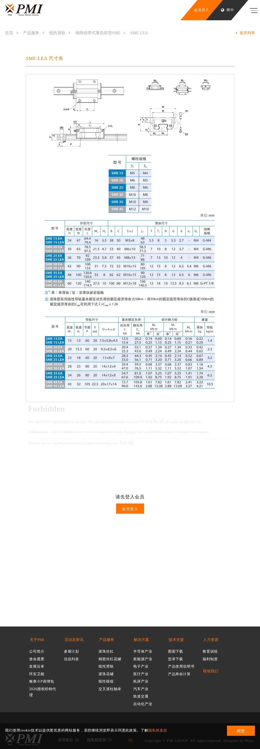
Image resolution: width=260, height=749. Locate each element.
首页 (9, 33)
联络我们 (210, 671)
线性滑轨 (57, 33)
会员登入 (130, 509)
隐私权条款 (157, 730)
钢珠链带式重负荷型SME (97, 33)
